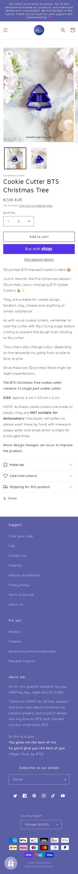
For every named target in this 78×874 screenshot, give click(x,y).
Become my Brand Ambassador (33, 651)
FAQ (12, 546)
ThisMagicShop (43, 863)
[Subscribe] (64, 779)
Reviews (15, 632)
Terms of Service (21, 595)
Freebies (15, 641)
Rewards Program (22, 661)
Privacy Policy (19, 585)
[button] (5, 30)
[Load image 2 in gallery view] (39, 158)
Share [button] (12, 498)
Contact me (17, 556)
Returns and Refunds (24, 575)
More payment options (39, 259)
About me (16, 604)
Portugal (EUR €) (37, 824)
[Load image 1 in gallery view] (15, 158)
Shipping (15, 565)
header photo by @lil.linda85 (39, 866)
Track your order (21, 536)
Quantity (9, 212)
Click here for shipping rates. (36, 205)
